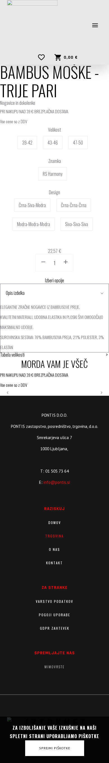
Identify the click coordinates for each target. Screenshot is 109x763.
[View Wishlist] (43, 57)
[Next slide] (101, 392)
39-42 (27, 142)
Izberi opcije (54, 280)
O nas (54, 549)
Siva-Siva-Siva (76, 224)
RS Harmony (52, 173)
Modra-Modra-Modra (33, 224)
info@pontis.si (57, 482)
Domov (54, 522)
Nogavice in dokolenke (17, 102)
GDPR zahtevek (54, 628)
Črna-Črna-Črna (73, 205)
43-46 (53, 142)
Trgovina (54, 536)
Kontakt (54, 562)
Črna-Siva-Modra (32, 205)
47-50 (78, 142)
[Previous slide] (8, 392)
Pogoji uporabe (54, 614)
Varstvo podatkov (54, 601)
